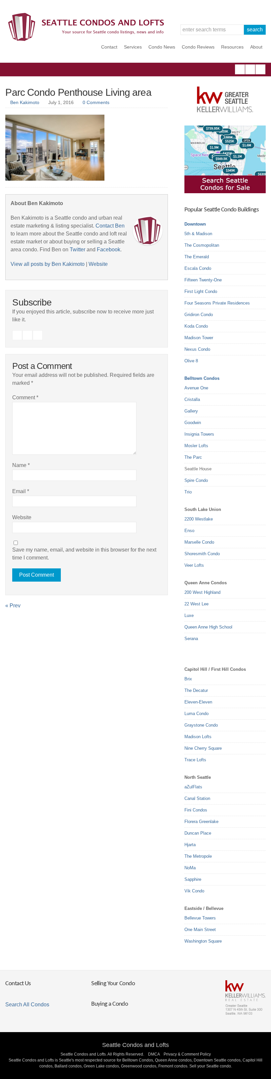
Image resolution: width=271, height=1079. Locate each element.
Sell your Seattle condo (210, 1066)
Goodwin (192, 422)
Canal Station (197, 798)
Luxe (189, 615)
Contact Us (17, 984)
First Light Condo (200, 291)
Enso (189, 530)
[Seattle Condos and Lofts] (88, 39)
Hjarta (190, 844)
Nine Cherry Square (203, 748)
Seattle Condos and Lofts (135, 1045)
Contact (109, 47)
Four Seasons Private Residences (217, 303)
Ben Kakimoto (24, 102)
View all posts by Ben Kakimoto (48, 264)
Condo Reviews (198, 47)
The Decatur (196, 690)
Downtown (195, 224)
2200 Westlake (198, 519)
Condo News (161, 47)
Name (21, 465)
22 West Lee (196, 603)
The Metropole (198, 856)
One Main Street (200, 929)
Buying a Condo (109, 1004)
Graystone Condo (201, 725)
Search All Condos (27, 1004)
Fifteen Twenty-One (203, 279)
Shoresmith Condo (202, 553)
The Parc (193, 457)
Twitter (260, 69)
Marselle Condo (199, 542)
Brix (188, 678)
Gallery (191, 411)
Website (98, 264)
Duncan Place (197, 833)
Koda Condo (196, 326)
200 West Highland (202, 592)
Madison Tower (198, 337)
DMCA (154, 1054)
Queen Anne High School (208, 627)
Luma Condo (196, 713)
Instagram (250, 69)
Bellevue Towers (200, 918)
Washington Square (203, 941)
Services (133, 47)
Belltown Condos (201, 378)
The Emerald (196, 256)
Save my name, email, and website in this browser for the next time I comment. (84, 553)
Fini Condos (195, 810)
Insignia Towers (199, 434)
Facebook (240, 69)
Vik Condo (194, 890)
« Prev (12, 605)
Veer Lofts (194, 565)
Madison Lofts (198, 736)
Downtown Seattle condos (217, 1060)
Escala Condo (197, 268)
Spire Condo (196, 480)
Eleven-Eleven (198, 702)
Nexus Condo (197, 349)
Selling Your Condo (113, 984)
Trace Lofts (195, 759)
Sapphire (192, 879)
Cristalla (192, 399)
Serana (191, 638)
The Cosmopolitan (201, 245)
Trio (188, 491)
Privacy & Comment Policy (187, 1054)
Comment (25, 397)
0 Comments (96, 102)
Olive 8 (191, 360)
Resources (232, 47)
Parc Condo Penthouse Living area (78, 92)
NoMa (190, 867)
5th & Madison (198, 233)
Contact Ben (110, 226)
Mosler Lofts (196, 445)
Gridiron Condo (198, 314)
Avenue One (196, 387)
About (256, 47)
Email (20, 491)
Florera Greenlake (201, 821)
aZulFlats (193, 786)
